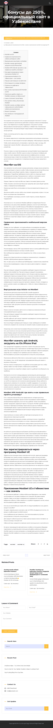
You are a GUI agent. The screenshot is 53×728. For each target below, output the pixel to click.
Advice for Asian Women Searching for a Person (18, 672)
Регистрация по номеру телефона (15, 83)
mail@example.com (12, 691)
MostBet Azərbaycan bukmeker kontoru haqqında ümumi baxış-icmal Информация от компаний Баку (39, 573)
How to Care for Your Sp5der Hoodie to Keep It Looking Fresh (22, 665)
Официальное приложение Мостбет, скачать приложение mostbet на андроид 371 (25, 38)
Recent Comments (10, 111)
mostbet (12, 544)
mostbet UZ (21, 544)
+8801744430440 (12, 688)
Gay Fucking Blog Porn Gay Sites (14, 669)
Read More (6, 587)
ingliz (40, 172)
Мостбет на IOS (9, 54)
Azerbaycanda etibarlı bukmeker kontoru (11, 570)
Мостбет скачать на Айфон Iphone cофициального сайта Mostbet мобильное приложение (15, 107)
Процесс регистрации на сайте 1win (15, 80)
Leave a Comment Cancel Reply (14, 98)
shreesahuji (15, 583)
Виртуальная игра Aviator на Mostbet (16, 61)
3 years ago (7, 583)
